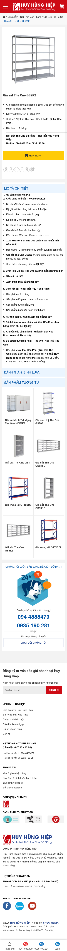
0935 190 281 (33, 625)
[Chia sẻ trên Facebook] (11, 169)
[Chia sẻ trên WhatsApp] (5, 169)
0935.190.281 (41, 948)
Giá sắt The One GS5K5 (14, 549)
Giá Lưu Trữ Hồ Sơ (53, 16)
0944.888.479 (26, 948)
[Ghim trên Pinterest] (27, 169)
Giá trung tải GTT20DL (18, 505)
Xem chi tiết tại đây (41, 316)
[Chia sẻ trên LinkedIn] (32, 169)
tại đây (40, 264)
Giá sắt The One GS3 (17, 462)
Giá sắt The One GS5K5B (44, 464)
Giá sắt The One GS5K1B (44, 506)
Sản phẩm (13, 16)
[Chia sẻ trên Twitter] (16, 169)
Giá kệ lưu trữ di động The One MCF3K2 (18, 422)
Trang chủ (9, 948)
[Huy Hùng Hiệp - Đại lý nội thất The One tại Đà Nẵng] (34, 6)
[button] (6, 6)
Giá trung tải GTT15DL (48, 547)
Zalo (57, 948)
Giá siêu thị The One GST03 (47, 422)
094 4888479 (33, 616)
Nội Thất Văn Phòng (30, 16)
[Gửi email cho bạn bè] (21, 169)
